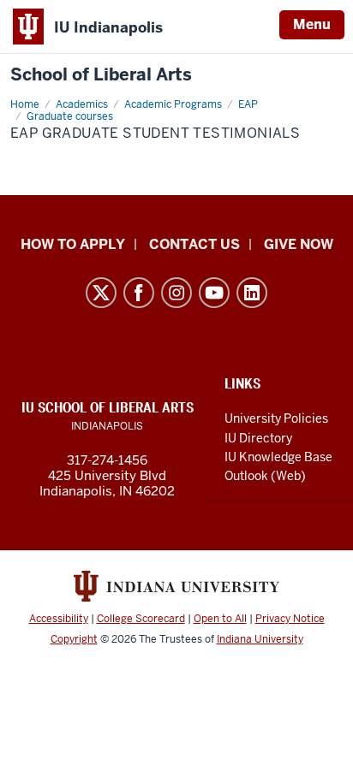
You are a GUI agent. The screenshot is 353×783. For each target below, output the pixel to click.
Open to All (220, 619)
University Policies (276, 418)
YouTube (214, 292)
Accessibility (58, 619)
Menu (312, 24)
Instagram (176, 292)
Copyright (74, 639)
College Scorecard (141, 619)
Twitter (101, 292)
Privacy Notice (290, 619)
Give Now (298, 244)
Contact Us (194, 244)
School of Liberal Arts (101, 75)
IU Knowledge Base (278, 457)
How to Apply (73, 244)
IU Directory (258, 438)
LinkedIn (251, 292)
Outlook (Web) (265, 475)
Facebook (138, 292)
